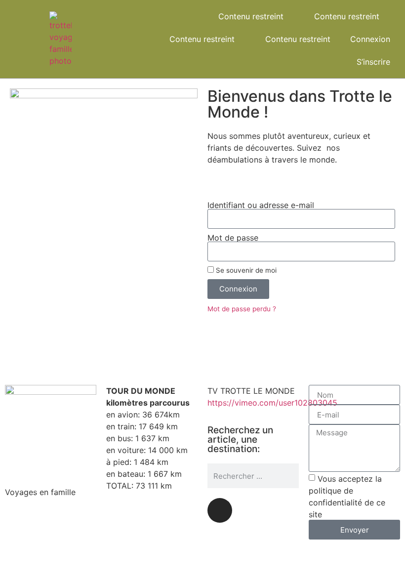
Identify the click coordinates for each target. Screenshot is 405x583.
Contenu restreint (251, 16)
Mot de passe (232, 238)
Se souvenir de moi (245, 270)
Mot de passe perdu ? (241, 309)
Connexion (370, 39)
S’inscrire (373, 62)
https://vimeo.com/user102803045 (272, 403)
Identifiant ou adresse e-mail (260, 205)
